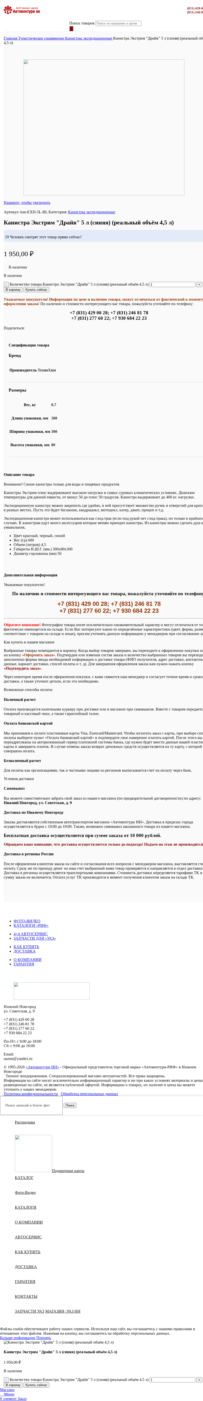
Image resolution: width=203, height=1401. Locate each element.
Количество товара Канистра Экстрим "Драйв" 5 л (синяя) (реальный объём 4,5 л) (79, 284)
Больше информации (17, 1338)
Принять (43, 1338)
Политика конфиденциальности (31, 1094)
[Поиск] (71, 28)
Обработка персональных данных (89, 1094)
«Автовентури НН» (42, 1067)
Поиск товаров (82, 23)
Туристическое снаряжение (41, 38)
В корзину (13, 290)
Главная (11, 38)
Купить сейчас (36, 290)
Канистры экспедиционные (89, 38)
